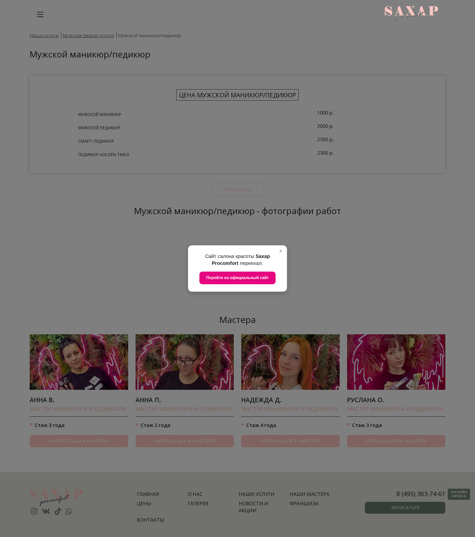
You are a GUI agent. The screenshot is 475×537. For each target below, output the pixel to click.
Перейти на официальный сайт (237, 278)
